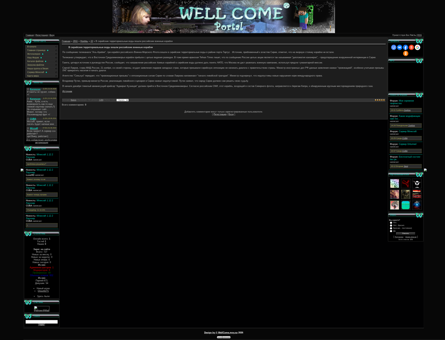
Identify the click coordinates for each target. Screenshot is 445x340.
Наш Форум (33, 57)
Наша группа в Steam (37, 68)
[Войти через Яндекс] (411, 47)
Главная (30, 35)
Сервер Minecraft (35, 72)
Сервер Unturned (407, 144)
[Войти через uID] (393, 47)
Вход (52, 35)
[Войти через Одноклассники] (405, 53)
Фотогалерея (34, 54)
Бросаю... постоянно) (402, 228)
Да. (394, 231)
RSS (419, 35)
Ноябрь (84, 41)
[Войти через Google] (417, 47)
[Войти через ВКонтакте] (399, 47)
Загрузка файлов (35, 65)
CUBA (101, 100)
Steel (406, 166)
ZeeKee (407, 110)
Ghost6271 (43, 291)
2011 (75, 41)
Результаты (399, 237)
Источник (67, 91)
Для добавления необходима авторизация (41, 141)
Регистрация (41, 35)
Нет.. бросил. (399, 225)
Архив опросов (410, 237)
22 (92, 41)
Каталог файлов (35, 61)
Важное (73, 100)
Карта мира (33, 76)
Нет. (395, 222)
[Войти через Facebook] (405, 47)
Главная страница (36, 50)
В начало (31, 46)
